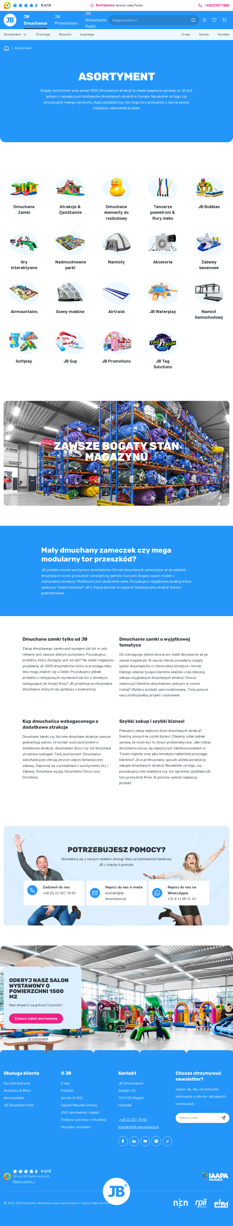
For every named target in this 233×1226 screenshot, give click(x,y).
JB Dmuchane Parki (96, 20)
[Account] (204, 20)
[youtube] (145, 1141)
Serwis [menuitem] (204, 34)
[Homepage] (10, 20)
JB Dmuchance (35, 20)
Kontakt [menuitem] (223, 34)
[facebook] (123, 1141)
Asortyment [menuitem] (12, 34)
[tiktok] (167, 1141)
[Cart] (224, 20)
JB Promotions (66, 20)
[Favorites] (214, 20)
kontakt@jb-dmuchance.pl (138, 1127)
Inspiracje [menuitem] (87, 34)
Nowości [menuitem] (65, 34)
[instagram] (156, 1141)
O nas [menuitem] (186, 34)
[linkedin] (134, 1141)
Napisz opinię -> (24, 1181)
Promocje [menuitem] (43, 34)
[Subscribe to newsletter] (223, 1118)
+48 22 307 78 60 (132, 1119)
